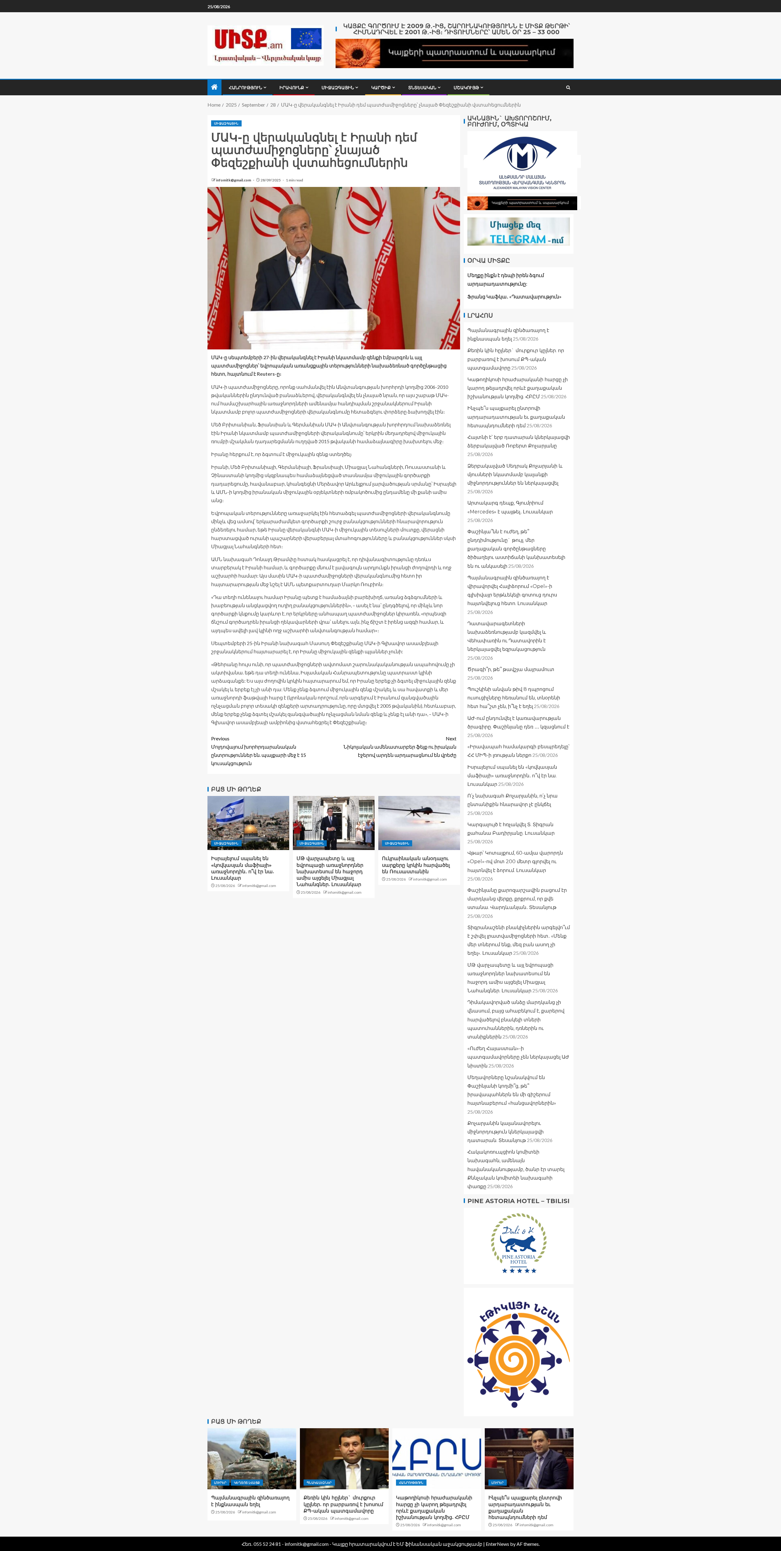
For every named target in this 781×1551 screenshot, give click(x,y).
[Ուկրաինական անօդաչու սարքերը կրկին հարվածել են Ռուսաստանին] (419, 823)
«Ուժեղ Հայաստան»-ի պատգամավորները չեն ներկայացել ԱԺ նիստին (518, 1056)
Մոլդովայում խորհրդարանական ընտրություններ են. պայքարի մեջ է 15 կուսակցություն (258, 750)
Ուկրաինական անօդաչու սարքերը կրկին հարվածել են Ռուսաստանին (416, 865)
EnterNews (497, 1544)
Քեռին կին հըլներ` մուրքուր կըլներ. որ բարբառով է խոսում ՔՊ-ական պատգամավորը (515, 359)
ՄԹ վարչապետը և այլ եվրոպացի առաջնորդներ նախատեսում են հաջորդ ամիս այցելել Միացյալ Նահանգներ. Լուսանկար (330, 871)
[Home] (214, 87)
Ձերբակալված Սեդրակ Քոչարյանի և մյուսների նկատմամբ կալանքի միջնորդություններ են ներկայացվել (515, 474)
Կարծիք (381, 87)
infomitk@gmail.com (234, 180)
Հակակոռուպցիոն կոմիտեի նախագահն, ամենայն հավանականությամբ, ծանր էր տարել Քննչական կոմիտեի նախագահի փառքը (515, 1169)
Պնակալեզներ (319, 1482)
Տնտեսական (422, 87)
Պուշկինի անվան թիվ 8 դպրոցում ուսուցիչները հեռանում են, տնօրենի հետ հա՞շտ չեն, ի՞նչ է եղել (513, 697)
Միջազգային (338, 87)
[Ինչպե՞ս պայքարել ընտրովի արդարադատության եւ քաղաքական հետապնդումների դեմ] (529, 1458)
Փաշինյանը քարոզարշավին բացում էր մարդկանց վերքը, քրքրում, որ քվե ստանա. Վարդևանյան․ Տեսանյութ (517, 898)
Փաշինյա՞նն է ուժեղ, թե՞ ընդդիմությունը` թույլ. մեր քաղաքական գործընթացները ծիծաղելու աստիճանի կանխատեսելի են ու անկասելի (516, 548)
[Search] (568, 87)
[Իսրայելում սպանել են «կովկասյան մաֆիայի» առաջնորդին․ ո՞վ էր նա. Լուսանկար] (248, 823)
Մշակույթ (466, 87)
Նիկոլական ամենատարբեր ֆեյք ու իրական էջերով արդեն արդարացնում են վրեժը (400, 746)
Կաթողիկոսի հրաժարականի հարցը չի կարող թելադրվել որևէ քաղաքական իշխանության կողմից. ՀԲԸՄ (517, 387)
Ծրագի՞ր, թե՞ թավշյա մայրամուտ (510, 669)
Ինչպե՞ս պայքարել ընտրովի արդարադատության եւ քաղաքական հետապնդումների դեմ (516, 416)
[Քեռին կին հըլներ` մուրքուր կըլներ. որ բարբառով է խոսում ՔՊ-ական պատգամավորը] (344, 1458)
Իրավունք (291, 87)
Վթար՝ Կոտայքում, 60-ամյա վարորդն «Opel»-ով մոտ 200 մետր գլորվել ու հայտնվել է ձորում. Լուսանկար (515, 861)
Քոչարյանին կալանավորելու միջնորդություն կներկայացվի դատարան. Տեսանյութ (505, 1131)
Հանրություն (245, 87)
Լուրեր (220, 1482)
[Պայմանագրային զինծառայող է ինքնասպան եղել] (251, 1458)
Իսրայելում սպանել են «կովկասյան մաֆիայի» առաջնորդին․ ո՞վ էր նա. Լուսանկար (512, 775)
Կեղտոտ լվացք (247, 1482)
